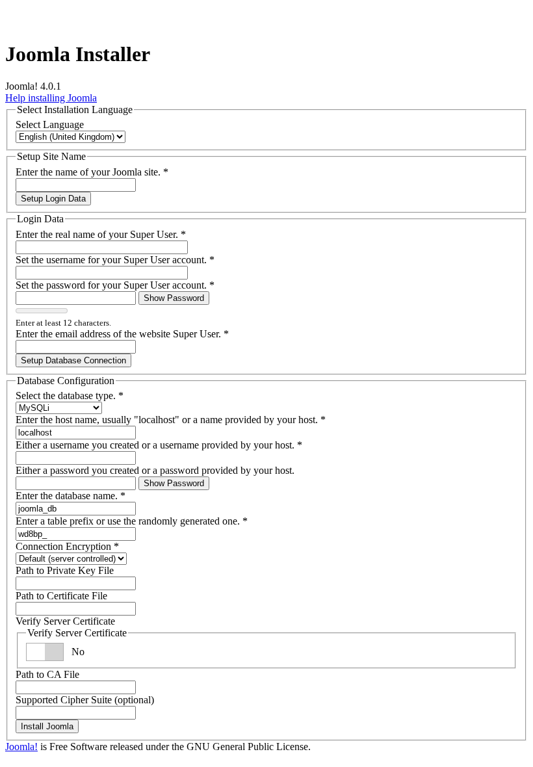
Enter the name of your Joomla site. (92, 171)
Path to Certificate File (61, 595)
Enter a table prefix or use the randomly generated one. (132, 520)
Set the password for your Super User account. (115, 285)
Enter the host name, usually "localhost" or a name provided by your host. (171, 419)
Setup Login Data (53, 198)
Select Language (50, 124)
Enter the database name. (70, 495)
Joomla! (21, 746)
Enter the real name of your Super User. (101, 234)
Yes (79, 651)
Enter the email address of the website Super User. (122, 333)
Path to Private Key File (65, 570)
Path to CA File (47, 674)
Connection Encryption (67, 546)
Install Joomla (47, 726)
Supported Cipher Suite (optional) (85, 699)
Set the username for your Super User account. (115, 259)
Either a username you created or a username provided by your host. (159, 444)
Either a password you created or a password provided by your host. (155, 470)
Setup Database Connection (73, 360)
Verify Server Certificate (65, 621)
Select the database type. (70, 395)
